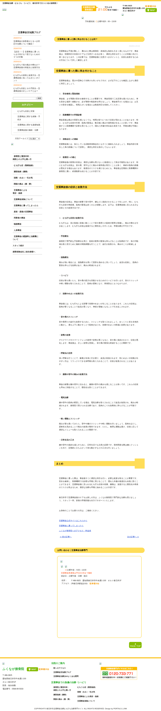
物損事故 (17, 224)
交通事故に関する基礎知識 (28, 125)
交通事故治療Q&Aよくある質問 (65, 676)
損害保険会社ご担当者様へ (24, 252)
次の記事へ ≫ (133, 537)
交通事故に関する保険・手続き (28, 118)
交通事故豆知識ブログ (29, 32)
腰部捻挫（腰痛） (21, 171)
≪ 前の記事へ (66, 537)
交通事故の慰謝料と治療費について (25, 237)
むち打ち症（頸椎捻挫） (24, 165)
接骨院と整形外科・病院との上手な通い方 (22, 157)
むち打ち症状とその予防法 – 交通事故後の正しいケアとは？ (26, 89)
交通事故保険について (23, 199)
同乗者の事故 (19, 218)
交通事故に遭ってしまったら (26, 205)
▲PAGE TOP (135, 645)
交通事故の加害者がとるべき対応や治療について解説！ (26, 42)
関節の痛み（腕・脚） (23, 184)
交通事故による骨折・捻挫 (20, 191)
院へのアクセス (59, 668)
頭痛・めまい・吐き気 (23, 178)
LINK (125, 709)
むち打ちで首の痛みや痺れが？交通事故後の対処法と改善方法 (26, 66)
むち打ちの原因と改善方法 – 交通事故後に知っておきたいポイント (26, 78)
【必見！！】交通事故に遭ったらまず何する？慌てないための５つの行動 (26, 54)
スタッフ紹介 (18, 245)
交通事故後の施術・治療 (27, 130)
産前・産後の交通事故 (23, 212)
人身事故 (17, 230)
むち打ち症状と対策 (25, 111)
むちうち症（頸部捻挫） (87, 687)
